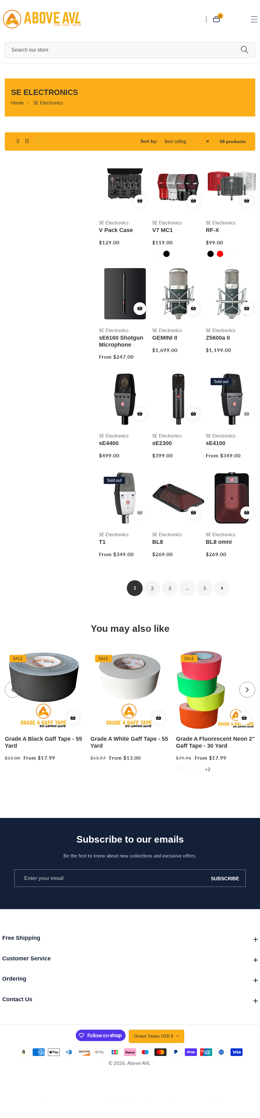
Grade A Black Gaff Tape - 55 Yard (43, 742)
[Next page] (222, 588)
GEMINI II (164, 338)
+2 (208, 769)
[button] (13, 690)
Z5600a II (218, 338)
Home (17, 102)
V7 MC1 (162, 230)
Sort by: (149, 141)
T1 (102, 542)
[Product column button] (18, 141)
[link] (67, 1100)
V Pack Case (116, 230)
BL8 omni (219, 542)
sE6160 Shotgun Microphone (121, 341)
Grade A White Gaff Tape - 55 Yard (129, 742)
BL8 (157, 542)
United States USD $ (154, 1036)
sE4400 (109, 443)
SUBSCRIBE (225, 878)
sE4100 (215, 443)
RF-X (212, 230)
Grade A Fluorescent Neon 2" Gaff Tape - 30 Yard (215, 742)
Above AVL (138, 1063)
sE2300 (162, 443)
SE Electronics (48, 102)
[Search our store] (244, 49)
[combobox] (130, 50)
